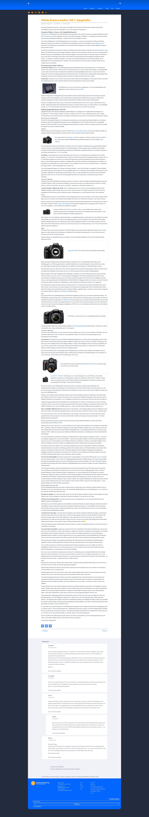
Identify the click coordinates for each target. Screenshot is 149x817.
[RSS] (42, 12)
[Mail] (46, 12)
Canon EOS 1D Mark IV (57, 376)
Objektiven (64, 291)
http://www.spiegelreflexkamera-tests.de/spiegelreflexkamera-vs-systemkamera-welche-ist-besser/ (79, 705)
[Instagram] (36, 12)
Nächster (104, 630)
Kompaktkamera (47, 36)
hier (85, 29)
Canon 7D (99, 457)
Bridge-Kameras (100, 43)
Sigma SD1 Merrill (73, 250)
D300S (60, 422)
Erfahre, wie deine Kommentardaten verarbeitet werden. (85, 776)
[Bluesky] (32, 12)
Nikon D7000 (80, 89)
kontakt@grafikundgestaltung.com (65, 790)
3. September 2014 (52, 740)
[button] (120, 3)
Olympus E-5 (71, 137)
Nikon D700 (57, 413)
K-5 (71, 209)
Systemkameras (101, 50)
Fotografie (49, 23)
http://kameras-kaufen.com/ (98, 658)
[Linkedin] (39, 12)
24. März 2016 (55, 718)
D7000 (89, 363)
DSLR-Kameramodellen (79, 326)
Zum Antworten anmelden (54, 671)
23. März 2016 (51, 697)
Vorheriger (45, 630)
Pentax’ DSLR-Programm (64, 203)
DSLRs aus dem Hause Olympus (79, 130)
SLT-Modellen (64, 299)
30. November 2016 (52, 647)
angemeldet (58, 769)
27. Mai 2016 (51, 678)
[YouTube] (29, 12)
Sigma (104, 230)
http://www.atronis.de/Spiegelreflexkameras (58, 686)
